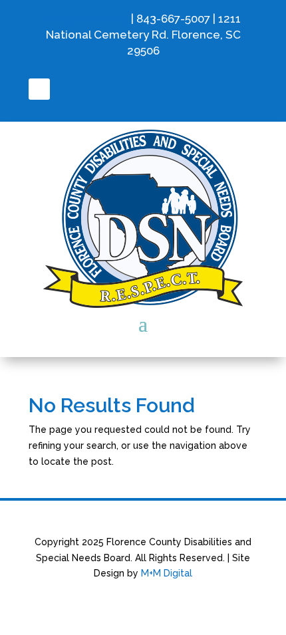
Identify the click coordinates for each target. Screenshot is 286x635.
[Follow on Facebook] (39, 89)
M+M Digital (166, 573)
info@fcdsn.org (86, 18)
